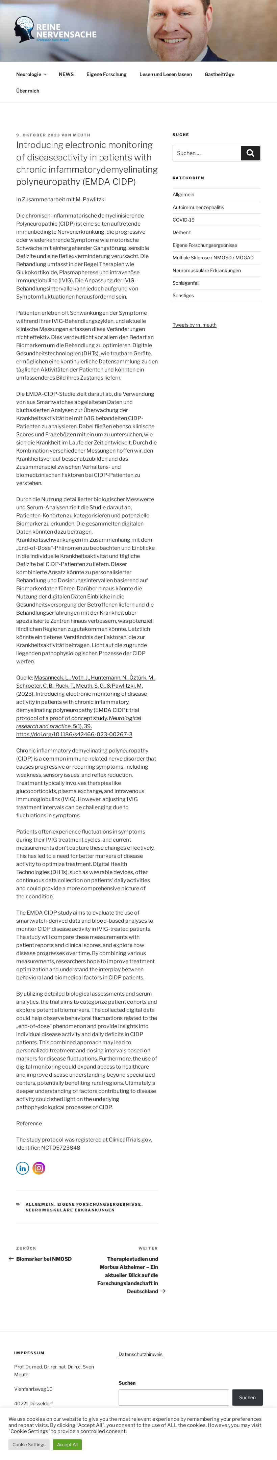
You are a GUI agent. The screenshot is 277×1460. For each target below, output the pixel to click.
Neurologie (28, 74)
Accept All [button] (67, 1444)
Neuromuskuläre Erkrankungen (70, 1210)
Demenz (182, 232)
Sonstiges (183, 295)
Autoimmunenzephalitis (198, 207)
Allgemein (40, 1204)
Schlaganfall (186, 283)
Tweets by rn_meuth (195, 325)
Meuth (82, 135)
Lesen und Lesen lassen (166, 74)
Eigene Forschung (106, 74)
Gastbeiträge (219, 74)
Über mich (27, 91)
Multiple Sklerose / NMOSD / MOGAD (213, 257)
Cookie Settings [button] (29, 1444)
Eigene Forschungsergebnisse (99, 1204)
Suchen (127, 1383)
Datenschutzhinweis (140, 1354)
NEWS (66, 74)
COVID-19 (184, 220)
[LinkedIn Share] (22, 1168)
